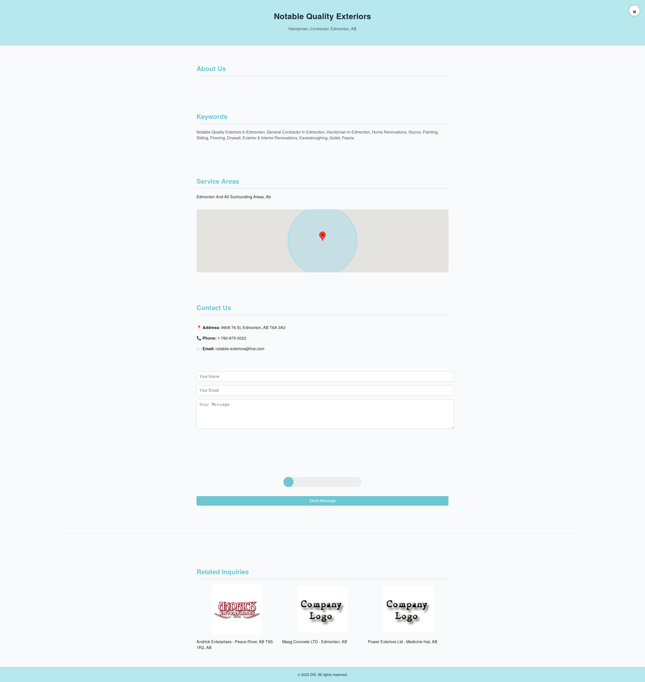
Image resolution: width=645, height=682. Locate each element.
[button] (322, 236)
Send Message (322, 501)
